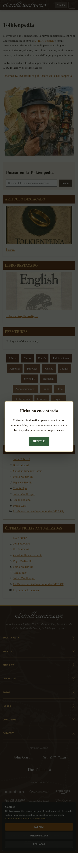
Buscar (39, 441)
